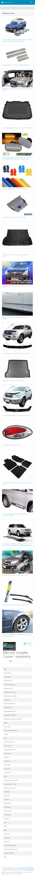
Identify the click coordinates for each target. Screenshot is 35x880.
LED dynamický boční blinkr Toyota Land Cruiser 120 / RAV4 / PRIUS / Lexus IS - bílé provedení (16, 158)
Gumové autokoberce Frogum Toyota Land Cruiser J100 (17, 483)
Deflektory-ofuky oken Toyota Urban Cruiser (15, 575)
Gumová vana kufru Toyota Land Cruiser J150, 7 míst (16, 255)
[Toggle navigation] (31, 2)
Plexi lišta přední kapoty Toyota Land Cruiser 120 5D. (17, 286)
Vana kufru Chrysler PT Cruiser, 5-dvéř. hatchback (17, 128)
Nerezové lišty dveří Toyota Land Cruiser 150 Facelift (16, 318)
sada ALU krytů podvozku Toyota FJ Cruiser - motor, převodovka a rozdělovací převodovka (17, 40)
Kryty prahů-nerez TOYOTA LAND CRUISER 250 (16, 65)
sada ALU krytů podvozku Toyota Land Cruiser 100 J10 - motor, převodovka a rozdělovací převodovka (17, 544)
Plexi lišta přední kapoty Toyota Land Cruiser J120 (17, 415)
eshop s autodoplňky (27, 870)
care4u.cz (17, 870)
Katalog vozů (8, 2)
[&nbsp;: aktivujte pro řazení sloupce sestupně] (15, 666)
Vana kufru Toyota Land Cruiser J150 (13, 380)
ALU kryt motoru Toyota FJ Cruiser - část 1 (15, 217)
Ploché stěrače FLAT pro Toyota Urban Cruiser (16, 605)
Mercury (13, 8)
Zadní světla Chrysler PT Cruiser (12, 445)
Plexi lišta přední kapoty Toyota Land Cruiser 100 (17, 353)
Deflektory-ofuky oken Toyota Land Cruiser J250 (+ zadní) (17, 89)
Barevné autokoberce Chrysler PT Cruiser (15, 189)
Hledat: (10, 661)
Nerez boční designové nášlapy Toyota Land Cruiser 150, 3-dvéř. (15, 514)
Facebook (28, 643)
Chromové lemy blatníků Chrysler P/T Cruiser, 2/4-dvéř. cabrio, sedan (17, 635)
